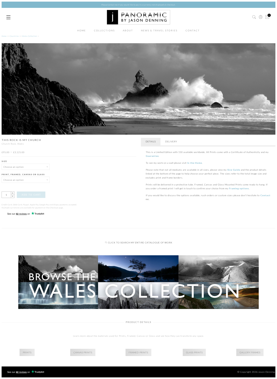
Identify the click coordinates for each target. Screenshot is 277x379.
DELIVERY (171, 141)
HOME (81, 30)
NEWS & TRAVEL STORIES (159, 30)
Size (4, 161)
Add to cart (31, 195)
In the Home (194, 162)
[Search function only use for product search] (254, 17)
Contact (265, 195)
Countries (14, 36)
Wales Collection (29, 36)
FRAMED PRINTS (138, 352)
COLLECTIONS (104, 30)
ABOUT (128, 30)
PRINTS (27, 352)
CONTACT (192, 30)
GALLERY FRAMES (249, 352)
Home (4, 36)
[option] (138, 89)
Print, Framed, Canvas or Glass (23, 174)
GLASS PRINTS (194, 352)
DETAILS (151, 141)
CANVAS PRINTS (82, 352)
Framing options (239, 188)
